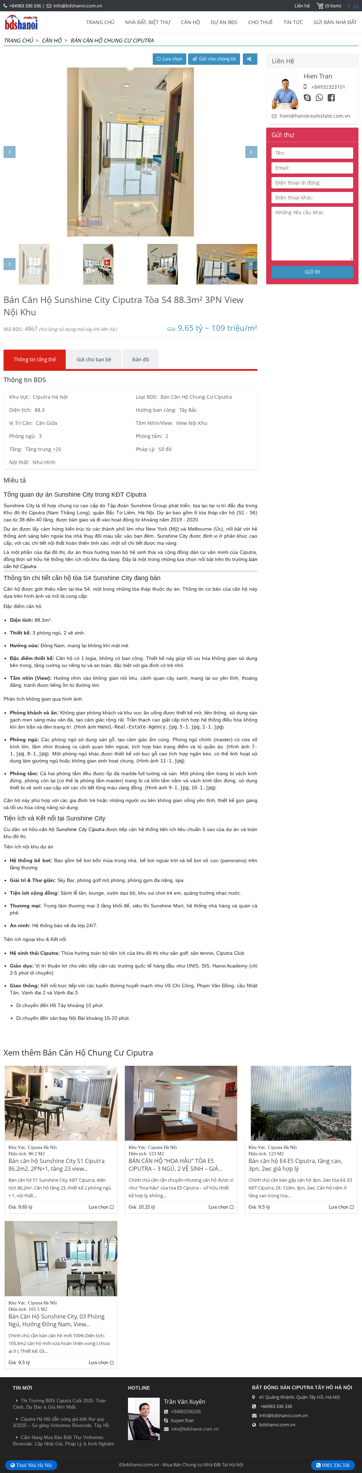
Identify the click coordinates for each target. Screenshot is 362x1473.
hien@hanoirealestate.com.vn (315, 115)
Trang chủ (18, 40)
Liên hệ (302, 5)
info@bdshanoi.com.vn (77, 5)
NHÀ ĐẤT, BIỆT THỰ (147, 22)
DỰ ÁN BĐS (224, 22)
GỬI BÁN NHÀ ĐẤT (335, 22)
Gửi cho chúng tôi (217, 59)
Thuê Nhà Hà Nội (33, 1465)
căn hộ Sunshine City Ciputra (72, 829)
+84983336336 (186, 1411)
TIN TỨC (293, 22)
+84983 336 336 (25, 5)
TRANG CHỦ (100, 22)
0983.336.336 (335, 1465)
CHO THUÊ (260, 22)
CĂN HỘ (190, 22)
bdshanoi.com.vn (277, 1424)
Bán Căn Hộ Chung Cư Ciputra (111, 40)
